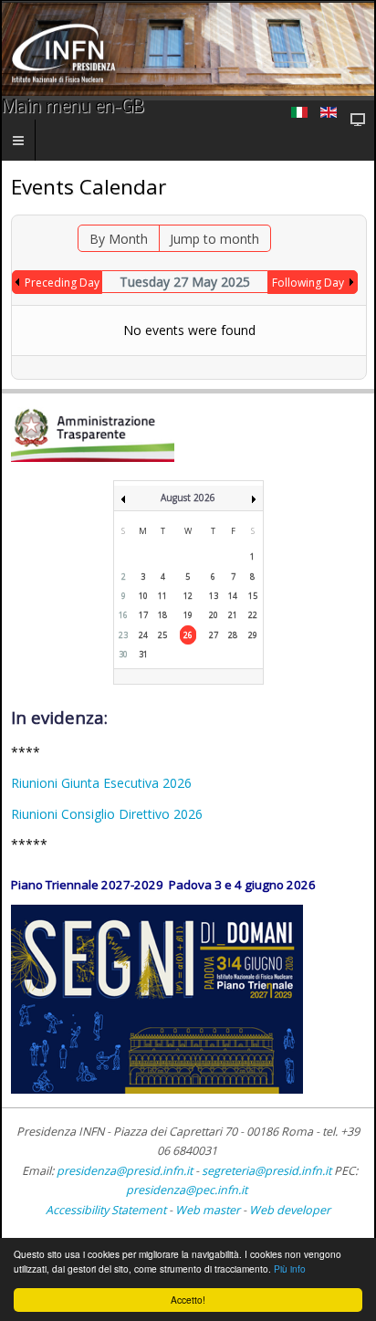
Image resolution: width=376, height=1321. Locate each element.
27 (213, 635)
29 (252, 635)
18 (162, 615)
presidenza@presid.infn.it (125, 1171)
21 (232, 615)
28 (232, 635)
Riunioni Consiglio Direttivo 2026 (107, 814)
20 (213, 615)
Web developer (289, 1210)
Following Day (308, 282)
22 (252, 615)
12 (188, 596)
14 (232, 596)
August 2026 (188, 497)
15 (252, 596)
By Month (118, 238)
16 (123, 615)
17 (143, 615)
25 (162, 635)
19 (188, 615)
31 (143, 654)
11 (162, 596)
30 (123, 654)
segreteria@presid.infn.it (266, 1171)
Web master (207, 1210)
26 (188, 635)
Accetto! (188, 1299)
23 (123, 635)
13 (213, 596)
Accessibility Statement (106, 1210)
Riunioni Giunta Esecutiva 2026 (101, 783)
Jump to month (214, 238)
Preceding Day (62, 282)
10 (143, 596)
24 (143, 635)
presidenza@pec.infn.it (186, 1190)
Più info (290, 1268)
